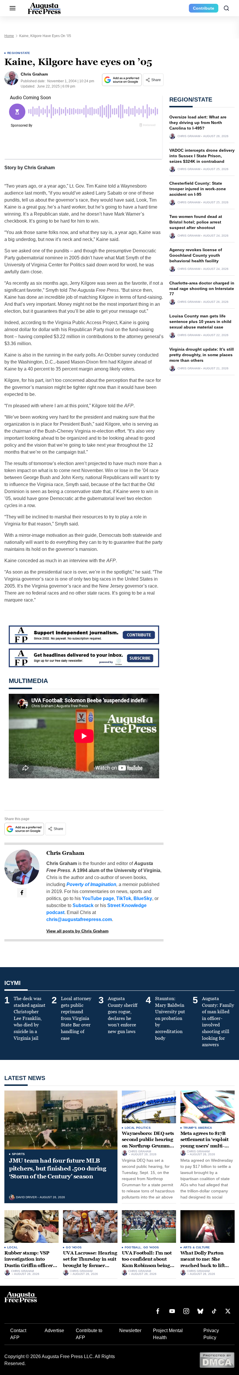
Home (9, 36)
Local (12, 1247)
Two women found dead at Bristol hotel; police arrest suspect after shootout (195, 222)
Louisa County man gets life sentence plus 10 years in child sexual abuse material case (200, 321)
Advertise (54, 1330)
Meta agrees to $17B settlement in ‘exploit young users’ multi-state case (204, 1142)
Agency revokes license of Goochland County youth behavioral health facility (195, 255)
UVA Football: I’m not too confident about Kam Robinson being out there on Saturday (147, 1262)
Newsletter (130, 1330)
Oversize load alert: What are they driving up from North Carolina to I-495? (197, 122)
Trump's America (197, 1127)
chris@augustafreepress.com (79, 919)
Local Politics (138, 1127)
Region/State (18, 53)
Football (133, 1247)
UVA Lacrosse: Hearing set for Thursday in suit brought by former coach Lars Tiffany (90, 1262)
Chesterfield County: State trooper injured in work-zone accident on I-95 (197, 189)
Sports (18, 1154)
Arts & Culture (196, 1247)
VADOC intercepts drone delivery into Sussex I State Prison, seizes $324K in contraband (202, 156)
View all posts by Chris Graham (77, 931)
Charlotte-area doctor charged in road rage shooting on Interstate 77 (201, 288)
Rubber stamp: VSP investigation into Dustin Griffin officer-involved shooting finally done (29, 1265)
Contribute (203, 8)
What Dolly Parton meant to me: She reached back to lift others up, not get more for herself (206, 1265)
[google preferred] (122, 80)
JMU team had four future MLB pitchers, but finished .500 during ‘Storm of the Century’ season (57, 1168)
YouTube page (98, 898)
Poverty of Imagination (91, 884)
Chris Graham (65, 853)
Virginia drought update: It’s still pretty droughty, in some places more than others (201, 355)
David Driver (26, 1197)
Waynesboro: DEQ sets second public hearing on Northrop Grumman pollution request (149, 1142)
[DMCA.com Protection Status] (217, 1359)
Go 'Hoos (74, 1247)
